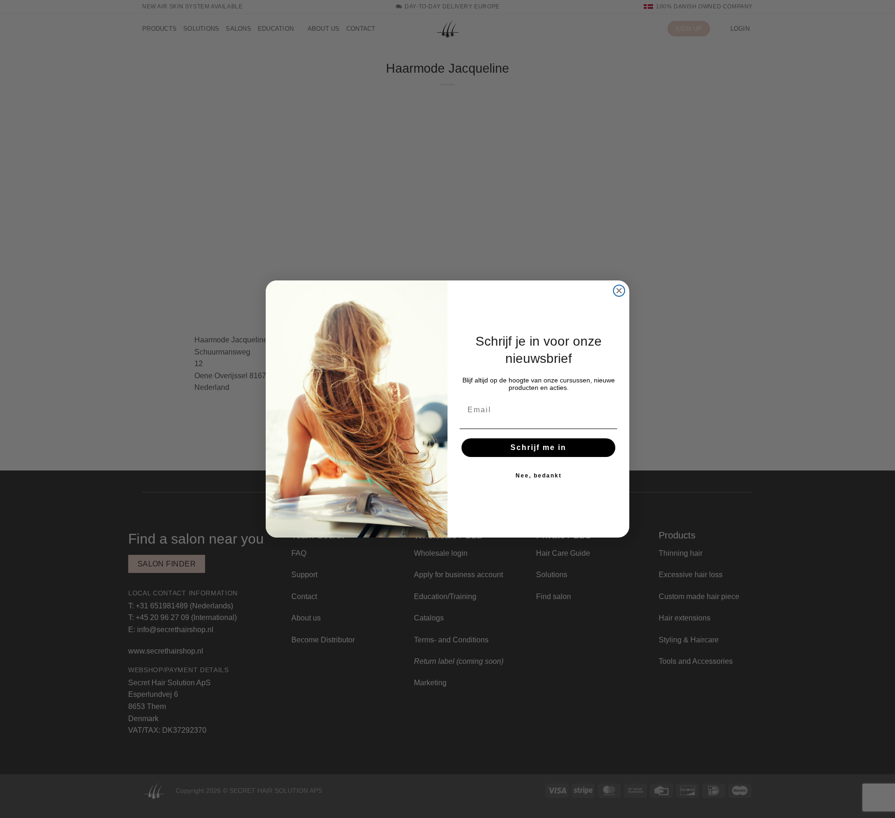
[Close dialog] (619, 290)
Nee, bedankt (539, 475)
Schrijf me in (538, 447)
